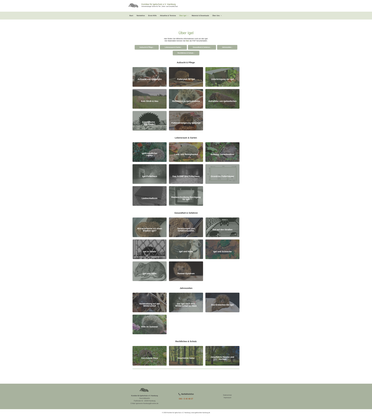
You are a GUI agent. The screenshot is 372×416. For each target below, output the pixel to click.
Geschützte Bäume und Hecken (222, 358)
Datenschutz (227, 395)
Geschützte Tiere (149, 358)
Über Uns (216, 16)
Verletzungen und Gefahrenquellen (186, 229)
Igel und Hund (186, 251)
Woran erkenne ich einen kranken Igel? (149, 229)
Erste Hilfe (152, 16)
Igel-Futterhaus (149, 176)
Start (131, 16)
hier (187, 41)
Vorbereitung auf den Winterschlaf (149, 304)
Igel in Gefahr (149, 251)
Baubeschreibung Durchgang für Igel (186, 198)
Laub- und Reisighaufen (186, 154)
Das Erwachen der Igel (222, 305)
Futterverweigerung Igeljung (185, 123)
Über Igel (182, 16)
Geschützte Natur (186, 358)
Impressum (227, 397)
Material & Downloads (200, 16)
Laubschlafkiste (149, 198)
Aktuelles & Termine (168, 16)
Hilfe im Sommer (149, 326)
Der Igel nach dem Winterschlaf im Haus (186, 304)
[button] (187, 15)
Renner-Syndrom (186, 273)
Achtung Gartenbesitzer (222, 154)
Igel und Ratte (149, 273)
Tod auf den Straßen (222, 229)
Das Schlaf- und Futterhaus (186, 176)
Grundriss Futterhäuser (222, 176)
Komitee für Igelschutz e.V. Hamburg (158, 4)
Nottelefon (141, 16)
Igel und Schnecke (222, 251)
